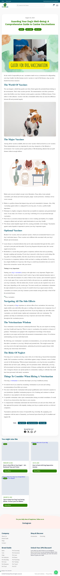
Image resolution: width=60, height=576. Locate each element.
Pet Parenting (15, 559)
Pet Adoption (5, 557)
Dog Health (22, 423)
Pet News (14, 557)
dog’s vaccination (17, 272)
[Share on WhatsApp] (32, 432)
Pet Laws (14, 555)
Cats (3, 553)
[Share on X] (28, 432)
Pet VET (38, 29)
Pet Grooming (15, 550)
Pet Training (15, 562)
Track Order (8, 1)
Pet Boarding (5, 559)
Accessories (34, 536)
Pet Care (29, 29)
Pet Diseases (5, 564)
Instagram (26, 523)
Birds (3, 550)
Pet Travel (15, 564)
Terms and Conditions (39, 574)
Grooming (42, 536)
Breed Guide (5, 538)
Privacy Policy (49, 574)
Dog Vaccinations (32, 423)
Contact (4, 543)
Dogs (21, 29)
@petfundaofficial (35, 552)
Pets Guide (42, 423)
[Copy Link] (35, 432)
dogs (17, 305)
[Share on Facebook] (25, 432)
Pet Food (4, 566)
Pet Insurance (16, 553)
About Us (4, 536)
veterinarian (14, 380)
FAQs (3, 1)
